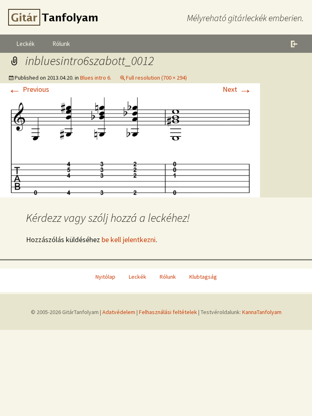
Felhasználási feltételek (168, 312)
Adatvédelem (118, 312)
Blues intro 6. (95, 77)
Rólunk (61, 44)
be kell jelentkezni (129, 239)
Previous (28, 89)
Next (237, 89)
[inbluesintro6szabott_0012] (130, 145)
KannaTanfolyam (262, 312)
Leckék (25, 44)
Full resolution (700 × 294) (156, 77)
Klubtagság (203, 276)
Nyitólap (105, 276)
